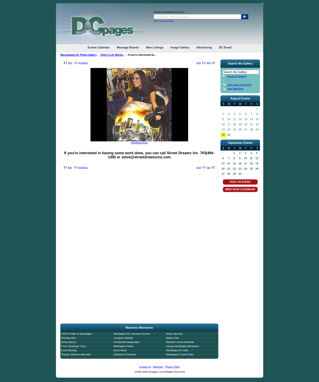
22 (234, 168)
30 (223, 134)
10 (245, 158)
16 (240, 163)
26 (256, 168)
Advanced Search (236, 76)
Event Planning (69, 350)
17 (245, 163)
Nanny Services (174, 333)
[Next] (139, 140)
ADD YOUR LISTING (163, 21)
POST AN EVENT (240, 182)
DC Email (225, 47)
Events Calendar (99, 47)
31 (228, 134)
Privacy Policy (172, 366)
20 (223, 168)
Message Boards (128, 47)
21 (228, 168)
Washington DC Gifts (177, 350)
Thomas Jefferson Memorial (75, 354)
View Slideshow (235, 88)
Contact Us (145, 366)
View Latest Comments (239, 84)
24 (245, 168)
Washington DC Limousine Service (131, 333)
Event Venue (120, 350)
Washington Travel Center (180, 354)
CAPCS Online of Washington (76, 333)
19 (256, 163)
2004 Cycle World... (112, 54)
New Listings (154, 47)
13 (223, 163)
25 (251, 168)
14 (228, 163)
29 (234, 173)
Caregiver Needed (123, 338)
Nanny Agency (68, 342)
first (70, 62)
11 (251, 158)
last (208, 62)
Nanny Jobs (172, 338)
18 (251, 163)
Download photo (139, 142)
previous (83, 62)
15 (234, 163)
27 (223, 173)
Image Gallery (180, 47)
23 (240, 168)
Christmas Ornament (124, 354)
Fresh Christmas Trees (73, 346)
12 (256, 158)
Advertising (204, 47)
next (198, 62)
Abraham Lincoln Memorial (180, 342)
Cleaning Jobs (68, 338)
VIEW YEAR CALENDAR (240, 189)
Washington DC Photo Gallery (78, 54)
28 (228, 173)
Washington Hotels (123, 346)
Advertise (158, 366)
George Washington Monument (182, 346)
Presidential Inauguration (126, 342)
